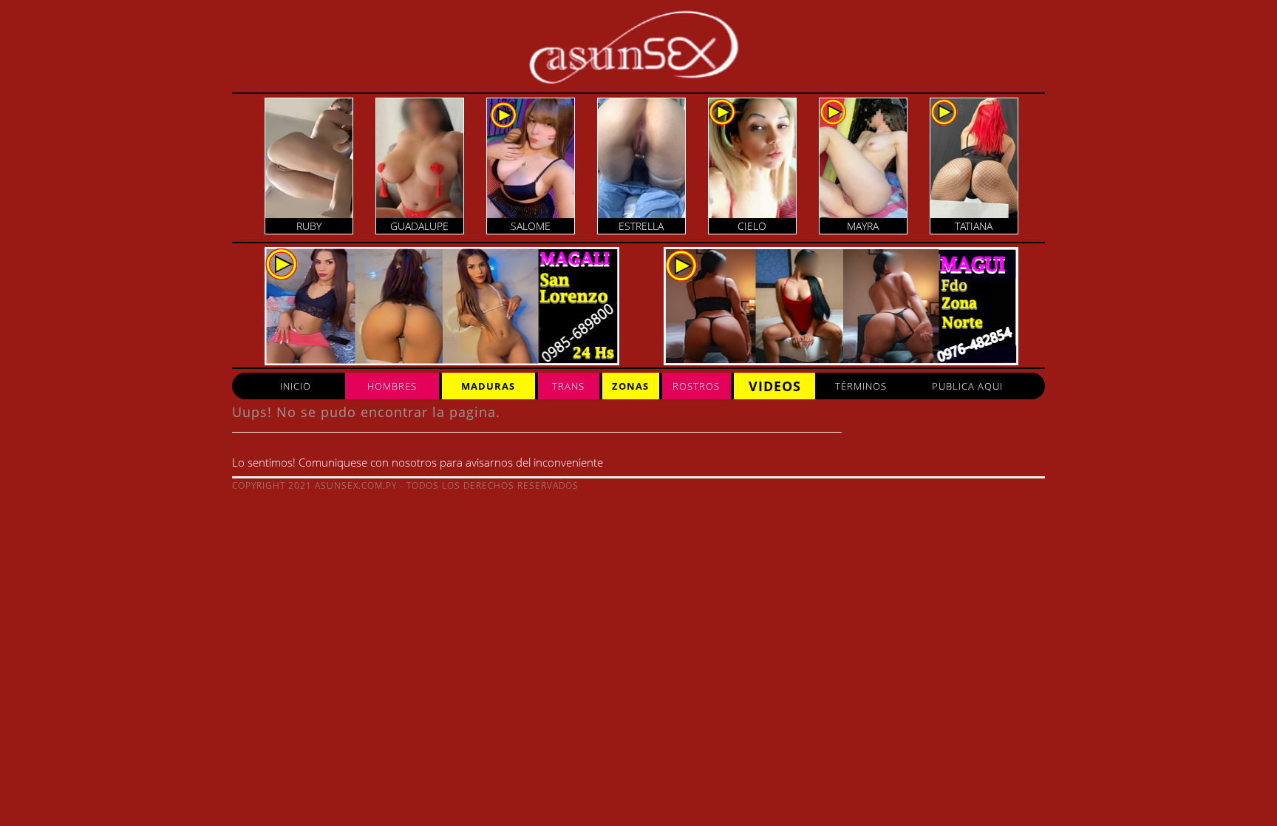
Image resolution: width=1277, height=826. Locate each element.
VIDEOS (775, 386)
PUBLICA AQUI (967, 386)
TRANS (568, 386)
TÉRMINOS (861, 386)
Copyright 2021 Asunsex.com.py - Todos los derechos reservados (405, 485)
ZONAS (630, 386)
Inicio (295, 386)
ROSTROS (696, 386)
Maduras (488, 386)
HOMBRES (392, 386)
